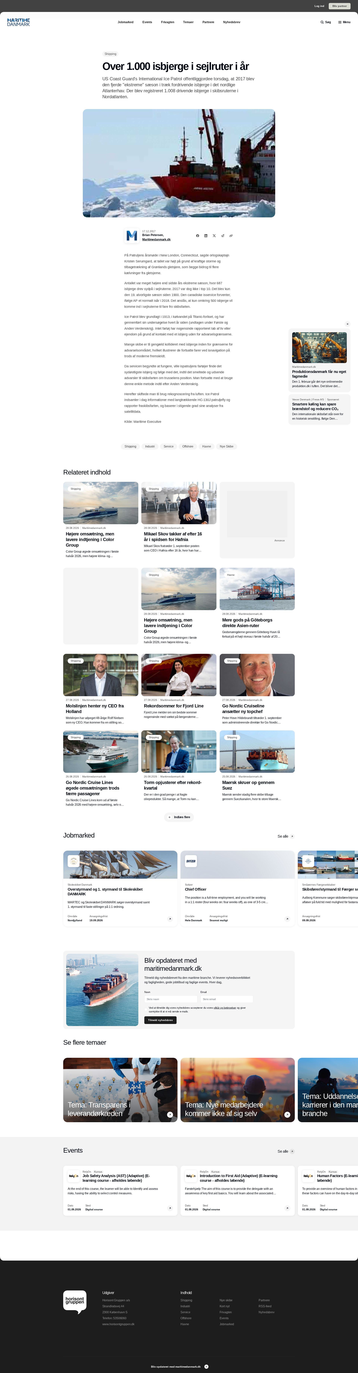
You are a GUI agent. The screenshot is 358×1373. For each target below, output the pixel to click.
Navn (147, 992)
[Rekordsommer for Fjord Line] (178, 686)
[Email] (222, 235)
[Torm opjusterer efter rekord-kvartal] (178, 765)
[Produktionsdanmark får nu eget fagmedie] (319, 360)
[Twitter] (214, 235)
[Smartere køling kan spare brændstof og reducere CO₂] (319, 409)
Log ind (319, 5)
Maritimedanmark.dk (156, 239)
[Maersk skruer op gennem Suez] (257, 765)
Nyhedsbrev (266, 1312)
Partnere (264, 1300)
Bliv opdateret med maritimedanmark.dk (176, 1366)
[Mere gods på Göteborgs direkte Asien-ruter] (257, 603)
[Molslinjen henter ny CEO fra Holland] (100, 689)
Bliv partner (339, 5)
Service (185, 1312)
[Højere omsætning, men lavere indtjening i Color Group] (100, 520)
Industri (185, 1306)
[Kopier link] (231, 235)
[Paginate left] (66, 888)
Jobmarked (227, 1324)
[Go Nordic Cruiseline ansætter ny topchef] (257, 689)
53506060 (119, 1318)
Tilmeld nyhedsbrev (160, 1020)
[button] (348, 324)
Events (224, 1318)
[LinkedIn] (206, 235)
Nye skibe (226, 1300)
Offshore (185, 1318)
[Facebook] (197, 235)
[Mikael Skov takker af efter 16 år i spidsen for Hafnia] (178, 517)
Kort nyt (225, 1306)
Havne (184, 1324)
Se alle (283, 836)
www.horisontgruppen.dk (118, 1324)
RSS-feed (265, 1306)
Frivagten (226, 1312)
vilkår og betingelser (225, 1007)
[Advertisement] (257, 514)
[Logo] (18, 22)
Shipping (186, 1300)
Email (203, 992)
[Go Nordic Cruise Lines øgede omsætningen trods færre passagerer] (100, 768)
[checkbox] (145, 1009)
